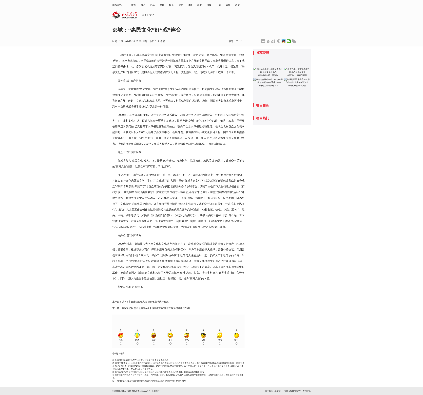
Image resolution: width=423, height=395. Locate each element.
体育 (228, 5)
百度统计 (155, 391)
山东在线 (117, 5)
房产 (143, 5)
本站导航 (307, 391)
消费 (237, 5)
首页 (144, 15)
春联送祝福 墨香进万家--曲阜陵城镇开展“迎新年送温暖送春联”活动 (156, 308)
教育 (162, 5)
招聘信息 (288, 391)
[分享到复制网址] (294, 41)
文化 (151, 15)
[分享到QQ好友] (284, 41)
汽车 (152, 5)
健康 (190, 5)
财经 (180, 5)
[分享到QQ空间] (268, 41)
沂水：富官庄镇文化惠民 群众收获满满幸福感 (145, 301)
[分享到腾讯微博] (278, 41)
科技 (209, 5)
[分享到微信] (289, 41)
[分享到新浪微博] (273, 41)
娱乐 (171, 5)
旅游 (133, 5)
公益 (218, 5)
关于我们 (269, 391)
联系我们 (278, 391)
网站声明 (297, 391)
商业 (199, 5)
